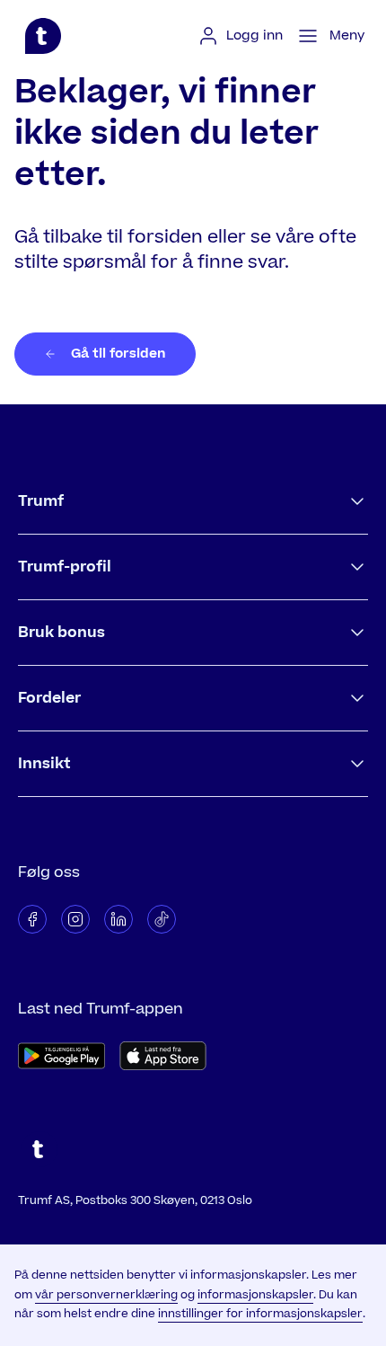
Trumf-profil (64, 567)
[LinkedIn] (118, 919)
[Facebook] (32, 919)
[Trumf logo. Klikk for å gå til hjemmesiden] (43, 36)
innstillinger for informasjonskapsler (260, 1314)
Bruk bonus (61, 632)
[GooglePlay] (61, 1055)
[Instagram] (75, 919)
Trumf (41, 501)
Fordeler (49, 698)
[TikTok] (161, 919)
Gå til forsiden (118, 353)
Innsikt (44, 764)
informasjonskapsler (255, 1295)
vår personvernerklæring (106, 1295)
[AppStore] (162, 1055)
